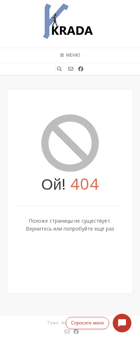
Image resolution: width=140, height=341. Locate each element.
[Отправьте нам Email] (70, 69)
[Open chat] (122, 323)
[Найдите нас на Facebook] (80, 69)
